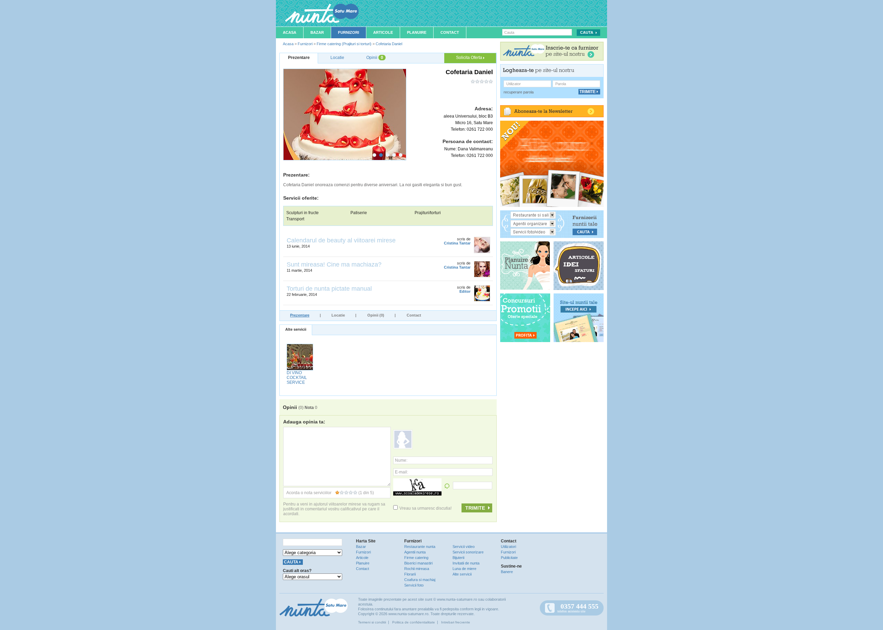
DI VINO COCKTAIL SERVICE (297, 377)
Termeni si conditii (372, 622)
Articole (383, 32)
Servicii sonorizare (468, 552)
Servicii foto (414, 585)
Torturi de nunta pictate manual (329, 288)
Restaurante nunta (419, 546)
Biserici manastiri (418, 563)
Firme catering (416, 558)
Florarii (410, 574)
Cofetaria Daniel (389, 44)
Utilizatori (508, 546)
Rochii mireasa (416, 569)
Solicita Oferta (469, 57)
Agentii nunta (415, 552)
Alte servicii (295, 329)
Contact (449, 32)
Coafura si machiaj (419, 580)
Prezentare (299, 315)
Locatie (338, 315)
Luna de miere (464, 569)
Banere (507, 572)
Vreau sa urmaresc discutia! (425, 508)
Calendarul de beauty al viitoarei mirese (341, 240)
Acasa (289, 32)
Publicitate (509, 558)
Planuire (416, 32)
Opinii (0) (375, 315)
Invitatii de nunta (466, 563)
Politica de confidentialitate (413, 622)
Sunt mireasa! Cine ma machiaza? (334, 264)
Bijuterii (458, 558)
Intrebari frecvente (455, 622)
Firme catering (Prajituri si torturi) (344, 44)
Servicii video (464, 546)
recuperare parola (519, 92)
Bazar (317, 32)
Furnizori (348, 32)
